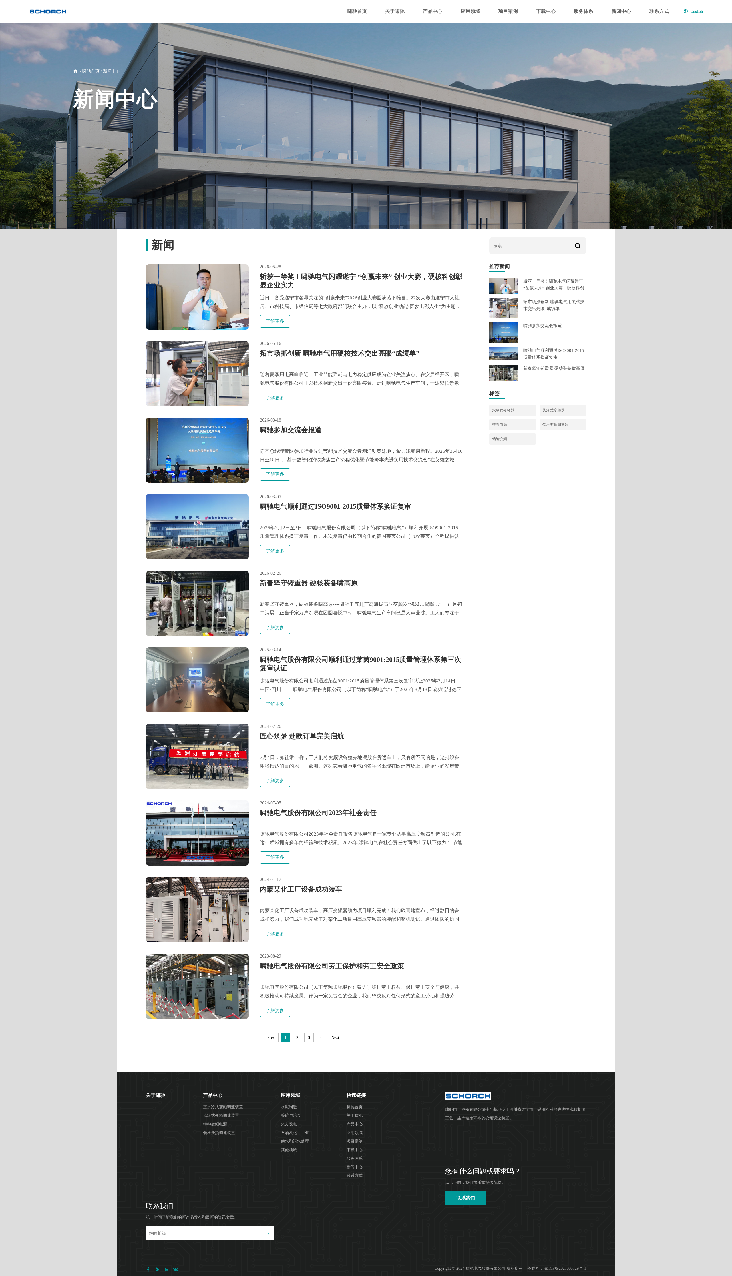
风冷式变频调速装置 (221, 1115)
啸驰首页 (357, 11)
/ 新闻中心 (110, 71)
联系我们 (466, 1197)
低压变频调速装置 (219, 1133)
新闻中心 (621, 11)
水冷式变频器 (503, 410)
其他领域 (289, 1150)
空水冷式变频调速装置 (223, 1107)
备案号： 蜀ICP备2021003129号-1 (556, 1268)
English (697, 11)
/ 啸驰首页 (89, 71)
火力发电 (289, 1124)
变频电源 (499, 424)
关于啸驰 (395, 11)
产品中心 (432, 11)
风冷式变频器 (553, 410)
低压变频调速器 (555, 424)
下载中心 (546, 11)
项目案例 (508, 11)
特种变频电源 (215, 1124)
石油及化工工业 (295, 1133)
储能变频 (499, 439)
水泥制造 (289, 1107)
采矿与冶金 (291, 1115)
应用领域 (470, 11)
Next (335, 1037)
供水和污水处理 (295, 1141)
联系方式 (659, 11)
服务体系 (583, 11)
